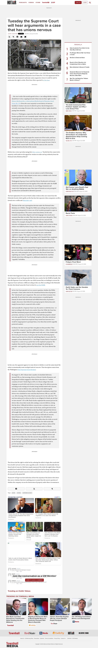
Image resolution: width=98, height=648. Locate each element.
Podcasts (23, 2)
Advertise (42, 638)
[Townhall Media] (12, 644)
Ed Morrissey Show (29, 638)
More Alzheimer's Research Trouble (79, 67)
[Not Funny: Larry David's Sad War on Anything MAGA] (78, 177)
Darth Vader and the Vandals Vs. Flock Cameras (77, 288)
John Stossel (69, 215)
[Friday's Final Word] (78, 252)
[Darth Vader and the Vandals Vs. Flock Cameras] (78, 277)
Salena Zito (69, 140)
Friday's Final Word (73, 262)
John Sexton (13, 33)
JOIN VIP (78, 2)
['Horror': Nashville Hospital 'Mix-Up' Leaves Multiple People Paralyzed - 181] (60, 606)
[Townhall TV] (45, 3)
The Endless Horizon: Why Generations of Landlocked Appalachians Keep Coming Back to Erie (76, 135)
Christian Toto (70, 191)
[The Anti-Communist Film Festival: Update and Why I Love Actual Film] (78, 95)
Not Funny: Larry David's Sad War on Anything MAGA (77, 188)
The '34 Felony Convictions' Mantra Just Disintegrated (81, 617)
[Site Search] (90, 2)
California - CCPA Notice (72, 638)
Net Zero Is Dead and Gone (77, 57)
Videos (31, 2)
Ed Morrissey (69, 264)
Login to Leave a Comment (34, 580)
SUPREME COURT (27, 493)
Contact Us (63, 638)
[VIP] (53, 3)
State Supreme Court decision (27, 370)
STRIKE (19, 493)
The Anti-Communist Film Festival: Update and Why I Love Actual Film (76, 107)
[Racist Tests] (78, 203)
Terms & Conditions (49, 638)
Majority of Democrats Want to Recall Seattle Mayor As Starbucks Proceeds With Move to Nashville (37, 619)
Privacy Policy (57, 638)
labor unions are (37, 152)
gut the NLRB (41, 285)
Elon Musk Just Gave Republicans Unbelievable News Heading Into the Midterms (15, 619)
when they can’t (27, 200)
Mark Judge (69, 111)
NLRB (13, 493)
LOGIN (85, 2)
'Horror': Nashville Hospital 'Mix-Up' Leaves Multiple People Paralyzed (59, 618)
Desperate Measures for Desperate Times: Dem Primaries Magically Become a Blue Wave (79, 73)
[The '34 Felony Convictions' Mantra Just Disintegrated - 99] (82, 606)
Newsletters (36, 638)
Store (38, 2)
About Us (22, 638)
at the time (46, 80)
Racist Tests (70, 213)
